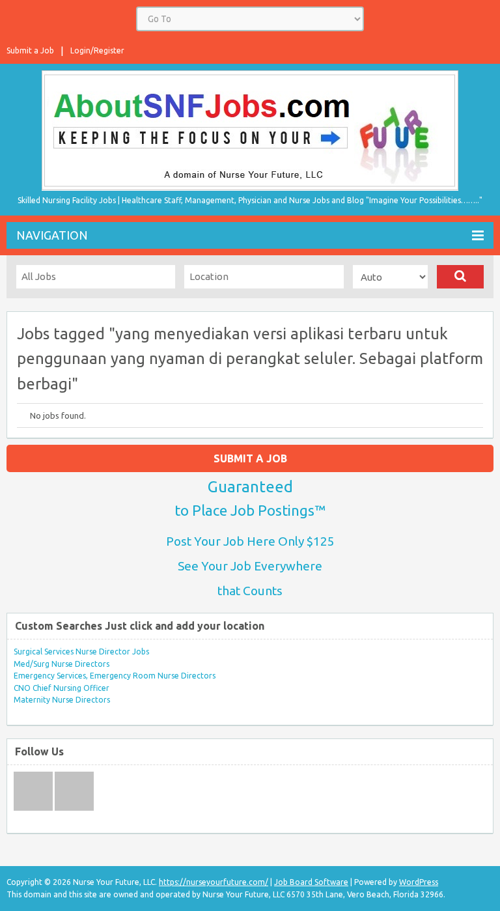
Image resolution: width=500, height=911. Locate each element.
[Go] (460, 276)
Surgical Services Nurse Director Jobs (81, 651)
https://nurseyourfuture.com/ (213, 882)
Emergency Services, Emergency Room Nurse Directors (114, 675)
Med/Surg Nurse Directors (61, 664)
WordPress (418, 882)
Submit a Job (30, 50)
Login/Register (97, 50)
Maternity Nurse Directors (62, 699)
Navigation (52, 235)
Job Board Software (311, 882)
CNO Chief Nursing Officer (61, 688)
